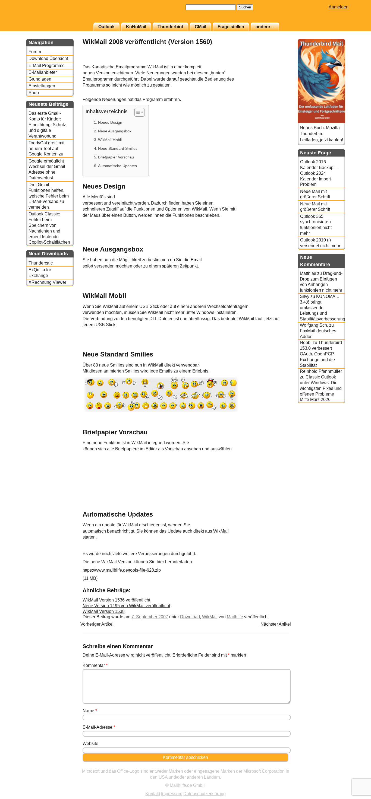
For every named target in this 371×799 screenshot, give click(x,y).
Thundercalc (41, 263)
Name (90, 710)
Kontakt (152, 793)
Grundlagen (40, 79)
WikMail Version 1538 (104, 611)
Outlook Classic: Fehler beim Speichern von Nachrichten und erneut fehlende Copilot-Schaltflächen (49, 228)
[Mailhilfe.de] (56, 14)
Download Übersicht (48, 58)
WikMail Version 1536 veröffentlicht (116, 600)
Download (190, 617)
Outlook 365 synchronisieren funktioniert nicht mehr (316, 224)
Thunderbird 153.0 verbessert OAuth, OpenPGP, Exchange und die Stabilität (321, 353)
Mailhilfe (235, 617)
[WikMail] (274, 61)
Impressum (171, 793)
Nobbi (306, 342)
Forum (35, 51)
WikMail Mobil (110, 140)
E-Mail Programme (47, 65)
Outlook (106, 26)
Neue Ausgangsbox (114, 131)
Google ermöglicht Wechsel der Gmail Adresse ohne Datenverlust (47, 169)
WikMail (210, 617)
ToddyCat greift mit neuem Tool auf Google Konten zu (46, 149)
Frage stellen (231, 26)
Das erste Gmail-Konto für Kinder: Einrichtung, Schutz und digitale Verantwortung (47, 124)
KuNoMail (136, 26)
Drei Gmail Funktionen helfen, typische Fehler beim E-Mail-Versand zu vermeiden (49, 195)
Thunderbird (170, 26)
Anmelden (338, 7)
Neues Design (110, 122)
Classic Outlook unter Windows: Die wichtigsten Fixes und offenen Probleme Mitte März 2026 (321, 388)
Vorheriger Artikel (97, 624)
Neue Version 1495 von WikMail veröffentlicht (126, 605)
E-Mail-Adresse (99, 727)
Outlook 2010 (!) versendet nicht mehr (320, 243)
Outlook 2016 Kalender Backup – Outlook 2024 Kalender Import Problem (318, 173)
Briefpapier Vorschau (116, 157)
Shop (34, 92)
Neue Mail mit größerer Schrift (315, 194)
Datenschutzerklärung (204, 793)
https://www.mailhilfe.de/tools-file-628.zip (122, 570)
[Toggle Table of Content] (136, 112)
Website (90, 743)
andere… (265, 26)
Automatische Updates (117, 166)
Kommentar (95, 665)
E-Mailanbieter (43, 72)
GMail (200, 26)
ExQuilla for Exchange (40, 273)
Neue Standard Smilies (117, 148)
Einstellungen (42, 86)
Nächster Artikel (275, 624)
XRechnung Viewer (47, 282)
